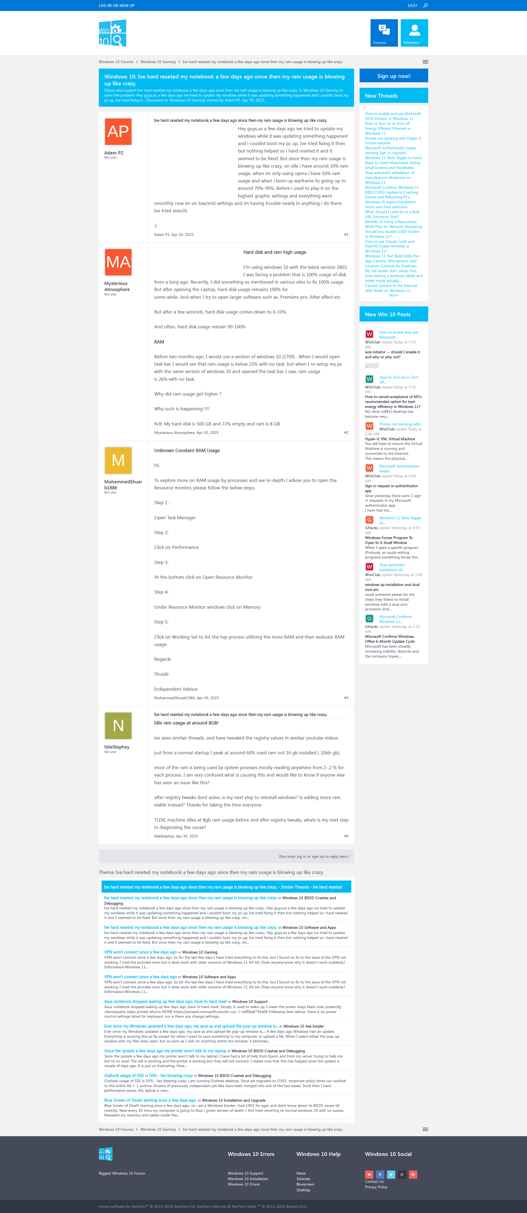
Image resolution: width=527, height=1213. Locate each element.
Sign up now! (394, 75)
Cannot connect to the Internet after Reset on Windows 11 (391, 288)
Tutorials (303, 1178)
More (393, 295)
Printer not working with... (401, 424)
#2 (346, 432)
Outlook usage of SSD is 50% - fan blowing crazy (148, 1075)
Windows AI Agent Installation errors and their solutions (390, 204)
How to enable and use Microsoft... (398, 334)
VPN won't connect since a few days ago (140, 952)
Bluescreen (305, 1184)
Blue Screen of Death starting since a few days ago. (150, 1100)
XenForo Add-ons (211, 1206)
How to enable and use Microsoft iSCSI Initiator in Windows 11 (393, 116)
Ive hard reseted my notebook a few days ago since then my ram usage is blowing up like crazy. (190, 897)
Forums (379, 42)
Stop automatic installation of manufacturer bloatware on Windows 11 (389, 177)
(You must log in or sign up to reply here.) (314, 856)
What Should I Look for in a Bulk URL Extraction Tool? (392, 214)
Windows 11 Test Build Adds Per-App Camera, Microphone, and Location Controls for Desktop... (393, 260)
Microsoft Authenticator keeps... (399, 468)
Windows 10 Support (245, 1173)
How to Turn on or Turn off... (398, 379)
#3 (346, 697)
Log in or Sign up (116, 5)
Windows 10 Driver (244, 1184)
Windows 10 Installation (248, 1178)
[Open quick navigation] (425, 61)
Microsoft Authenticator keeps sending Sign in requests (390, 150)
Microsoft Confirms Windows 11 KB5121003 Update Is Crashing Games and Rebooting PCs (392, 192)
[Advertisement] (195, 159)
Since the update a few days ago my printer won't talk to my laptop (165, 1050)
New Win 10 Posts (388, 314)
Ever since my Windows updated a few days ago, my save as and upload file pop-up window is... (191, 1026)
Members (411, 42)
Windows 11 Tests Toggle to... (400, 520)
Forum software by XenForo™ (147, 1206)
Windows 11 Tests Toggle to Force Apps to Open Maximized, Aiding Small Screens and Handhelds (393, 162)
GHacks (371, 527)
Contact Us (374, 1181)
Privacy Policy (376, 1186)
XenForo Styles (244, 1206)
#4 (346, 836)
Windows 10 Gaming (187, 100)
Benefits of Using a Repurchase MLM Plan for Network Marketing (393, 224)
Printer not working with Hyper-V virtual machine (393, 141)
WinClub (372, 342)
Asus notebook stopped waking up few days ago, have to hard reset (165, 1001)
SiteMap (303, 1189)
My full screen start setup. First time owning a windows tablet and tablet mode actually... (394, 275)
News (300, 1173)
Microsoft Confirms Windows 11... (395, 619)
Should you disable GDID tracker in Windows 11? (392, 234)
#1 (346, 234)
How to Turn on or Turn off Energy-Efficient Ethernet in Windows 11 (388, 128)
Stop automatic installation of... (392, 567)
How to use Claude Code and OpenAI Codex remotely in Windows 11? (389, 246)
